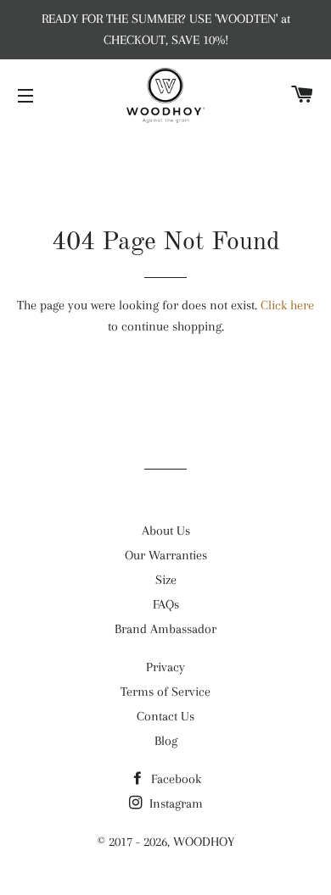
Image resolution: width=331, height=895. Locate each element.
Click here (287, 305)
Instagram (174, 803)
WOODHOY (203, 841)
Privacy (165, 667)
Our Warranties (166, 555)
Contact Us (165, 716)
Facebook (174, 779)
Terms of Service (165, 691)
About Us (166, 530)
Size (166, 579)
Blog (165, 740)
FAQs (166, 604)
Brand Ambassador (165, 629)
